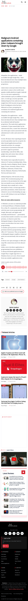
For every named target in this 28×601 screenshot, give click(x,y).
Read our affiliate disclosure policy (16, 589)
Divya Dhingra (4, 405)
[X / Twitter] (10, 310)
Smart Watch (18, 561)
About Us (17, 570)
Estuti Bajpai (3, 357)
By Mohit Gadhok (10, 49)
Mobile (16, 559)
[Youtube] (18, 533)
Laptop (16, 556)
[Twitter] (10, 533)
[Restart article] (2, 271)
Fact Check (3, 572)
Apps (2, 561)
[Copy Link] (20, 287)
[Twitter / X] (10, 287)
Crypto (2, 575)
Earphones (17, 554)
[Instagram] (14, 310)
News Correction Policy (6, 593)
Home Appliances (5, 563)
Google (13, 279)
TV (15, 563)
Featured (3, 577)
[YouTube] (20, 310)
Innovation (3, 556)
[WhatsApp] (17, 287)
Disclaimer (17, 575)
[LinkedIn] (13, 287)
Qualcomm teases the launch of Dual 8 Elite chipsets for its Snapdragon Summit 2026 (13, 378)
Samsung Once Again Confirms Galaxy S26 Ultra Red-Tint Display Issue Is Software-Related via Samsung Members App (13, 402)
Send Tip (5, 546)
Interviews (3, 554)
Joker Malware (21, 279)
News (6, 6)
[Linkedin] (22, 533)
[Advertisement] (14, 22)
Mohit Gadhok (14, 307)
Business (3, 570)
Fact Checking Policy (18, 593)
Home (2, 6)
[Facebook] (6, 287)
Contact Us (17, 572)
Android (7, 279)
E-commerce (4, 559)
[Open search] (21, 2)
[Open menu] (25, 2)
